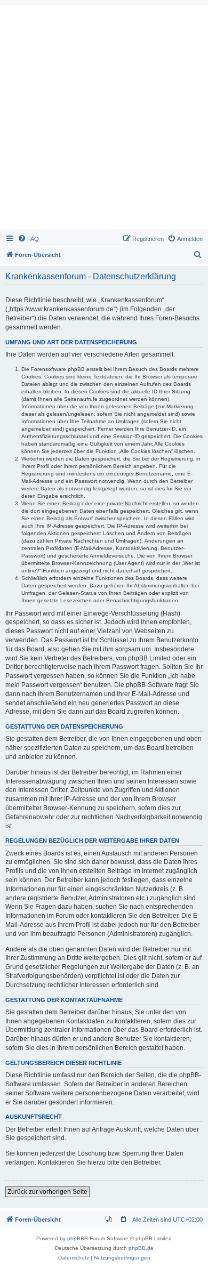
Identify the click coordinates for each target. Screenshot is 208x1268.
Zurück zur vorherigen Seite (47, 1192)
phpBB (75, 1238)
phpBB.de (141, 1248)
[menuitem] (28, 238)
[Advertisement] (104, 120)
